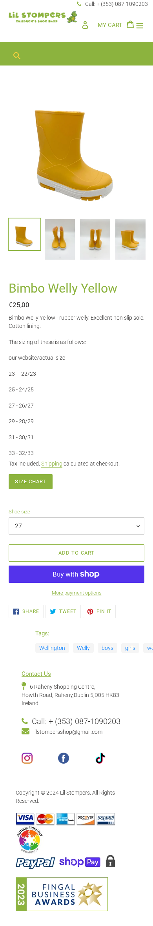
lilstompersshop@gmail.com (67, 732)
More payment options (77, 593)
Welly (83, 648)
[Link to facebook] (76, 761)
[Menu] (139, 24)
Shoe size (19, 512)
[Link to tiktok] (113, 761)
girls (130, 648)
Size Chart (30, 481)
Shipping (51, 463)
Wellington (52, 648)
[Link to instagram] (40, 761)
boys (107, 648)
